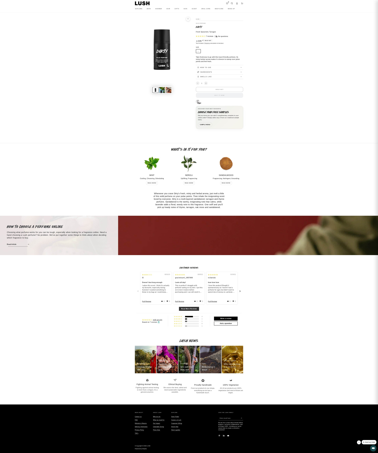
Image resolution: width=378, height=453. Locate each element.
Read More (152, 183)
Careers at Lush (176, 420)
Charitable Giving (158, 426)
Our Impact (156, 423)
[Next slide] (240, 291)
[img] (147, 275)
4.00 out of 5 (157, 320)
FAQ (136, 420)
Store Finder (175, 416)
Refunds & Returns (141, 423)
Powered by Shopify (141, 448)
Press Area (156, 430)
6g (198, 51)
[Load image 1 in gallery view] (155, 90)
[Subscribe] (242, 418)
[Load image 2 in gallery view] (162, 90)
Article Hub (174, 426)
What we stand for (158, 420)
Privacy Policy (139, 430)
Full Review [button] (146, 301)
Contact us (138, 416)
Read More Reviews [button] (189, 309)
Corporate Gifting (176, 423)
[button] (231, 3)
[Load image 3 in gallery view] (168, 90)
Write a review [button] (225, 318)
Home (197, 19)
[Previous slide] (138, 291)
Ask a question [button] (226, 323)
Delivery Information (141, 426)
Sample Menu (205, 124)
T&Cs (136, 433)
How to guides (175, 430)
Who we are (156, 416)
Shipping (207, 43)
